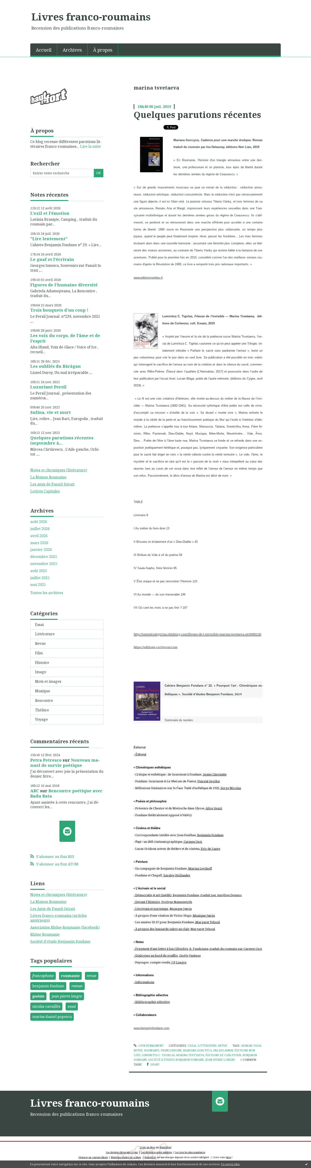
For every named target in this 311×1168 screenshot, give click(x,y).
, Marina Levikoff (199, 868)
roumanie (70, 975)
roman (77, 985)
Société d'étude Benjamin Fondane (60, 941)
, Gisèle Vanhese (189, 955)
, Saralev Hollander (176, 875)
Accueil (43, 50)
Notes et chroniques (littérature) (58, 470)
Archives (72, 50)
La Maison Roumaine (48, 477)
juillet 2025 (40, 577)
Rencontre (44, 700)
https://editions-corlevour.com (155, 647)
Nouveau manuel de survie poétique (65, 762)
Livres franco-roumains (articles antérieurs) (58, 918)
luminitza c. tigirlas (158, 1055)
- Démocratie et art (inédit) (152, 895)
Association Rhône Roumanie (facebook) (64, 927)
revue (91, 975)
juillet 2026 (40, 528)
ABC (34, 790)
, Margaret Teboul (207, 922)
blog (228, 1157)
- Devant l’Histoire (147, 902)
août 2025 (38, 570)
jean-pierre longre (67, 996)
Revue (40, 643)
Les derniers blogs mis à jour (122, 1152)
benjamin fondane (48, 985)
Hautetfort (165, 1147)
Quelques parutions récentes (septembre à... (61, 440)
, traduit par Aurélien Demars (220, 895)
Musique (42, 690)
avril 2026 (39, 535)
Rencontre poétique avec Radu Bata (66, 793)
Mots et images (48, 681)
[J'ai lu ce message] (306, 1164)
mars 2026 (39, 542)
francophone (43, 975)
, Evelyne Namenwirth (176, 902)
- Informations (144, 982)
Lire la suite (90, 146)
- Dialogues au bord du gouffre (156, 955)
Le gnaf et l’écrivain (52, 259)
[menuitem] (43, 49)
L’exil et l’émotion (49, 213)
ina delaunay (223, 1050)
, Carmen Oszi (192, 842)
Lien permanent (150, 1046)
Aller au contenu (16, 4)
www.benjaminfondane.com (151, 1028)
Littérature (45, 633)
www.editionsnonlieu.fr (148, 277)
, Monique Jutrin (180, 909)
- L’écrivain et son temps (151, 909)
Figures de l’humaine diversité (64, 285)
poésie (38, 996)
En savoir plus (230, 1164)
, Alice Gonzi (213, 808)
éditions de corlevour (223, 1055)
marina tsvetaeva (190, 1055)
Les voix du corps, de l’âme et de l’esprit (65, 338)
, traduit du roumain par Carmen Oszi (235, 949)
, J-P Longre (178, 962)
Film (39, 652)
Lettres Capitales (45, 491)
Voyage (41, 719)
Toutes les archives (46, 592)
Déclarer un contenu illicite (93, 1157)
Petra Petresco (45, 760)
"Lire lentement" (49, 238)
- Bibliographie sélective (152, 1002)
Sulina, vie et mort (50, 412)
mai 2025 (38, 584)
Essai (39, 624)
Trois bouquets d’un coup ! (59, 310)
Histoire (42, 662)
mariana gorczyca (197, 1050)
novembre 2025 (43, 563)
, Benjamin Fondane (210, 835)
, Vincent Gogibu (208, 781)
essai (72, 1006)
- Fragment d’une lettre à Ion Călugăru (161, 949)
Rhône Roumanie (45, 934)
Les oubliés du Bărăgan (55, 366)
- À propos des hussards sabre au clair (161, 929)
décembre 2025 (43, 556)
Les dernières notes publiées (156, 1152)
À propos (102, 50)
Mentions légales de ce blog (126, 1157)
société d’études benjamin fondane (176, 1060)
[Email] (67, 831)
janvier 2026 (41, 549)
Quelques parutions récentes (197, 114)
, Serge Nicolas (230, 788)
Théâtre (42, 710)
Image (40, 671)
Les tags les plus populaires (190, 1152)
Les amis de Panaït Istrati (52, 484)
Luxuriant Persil (48, 387)
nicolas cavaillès (46, 1006)
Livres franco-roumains (90, 16)
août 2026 (38, 521)
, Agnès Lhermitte (214, 774)
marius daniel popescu (52, 1016)
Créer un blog (147, 1147)
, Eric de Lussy (209, 849)
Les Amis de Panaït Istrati (52, 908)
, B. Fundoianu (198, 949)
